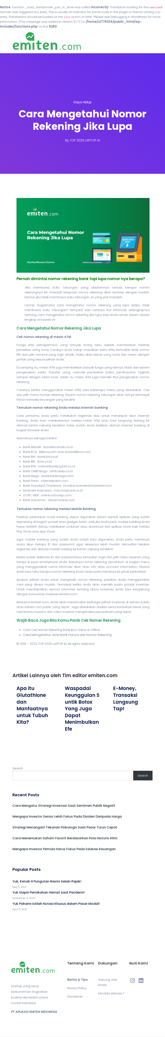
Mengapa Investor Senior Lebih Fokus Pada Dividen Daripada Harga (67, 816)
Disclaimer (75, 996)
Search (17, 768)
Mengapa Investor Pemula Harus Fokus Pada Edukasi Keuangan (64, 849)
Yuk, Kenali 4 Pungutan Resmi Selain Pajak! (46, 881)
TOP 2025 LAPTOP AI (85, 140)
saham (134, 602)
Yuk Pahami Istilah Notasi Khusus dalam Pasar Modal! (56, 903)
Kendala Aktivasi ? (111, 993)
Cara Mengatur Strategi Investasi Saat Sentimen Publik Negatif (63, 805)
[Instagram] (132, 980)
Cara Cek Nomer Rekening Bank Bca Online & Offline (61, 630)
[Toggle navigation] (150, 41)
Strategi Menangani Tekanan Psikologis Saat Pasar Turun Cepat (64, 827)
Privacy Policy (77, 988)
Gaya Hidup (82, 102)
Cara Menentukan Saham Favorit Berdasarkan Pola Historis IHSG (65, 838)
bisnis (137, 607)
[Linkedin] (141, 980)
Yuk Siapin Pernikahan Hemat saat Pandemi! (48, 892)
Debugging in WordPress (129, 17)
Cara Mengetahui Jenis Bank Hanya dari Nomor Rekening (67, 635)
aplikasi (124, 517)
